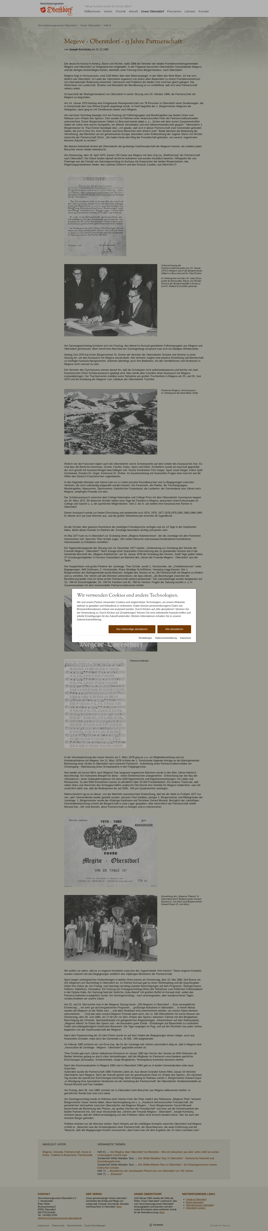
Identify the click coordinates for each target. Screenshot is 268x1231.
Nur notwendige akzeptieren (131, 629)
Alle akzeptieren (174, 629)
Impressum (185, 638)
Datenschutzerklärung (166, 638)
